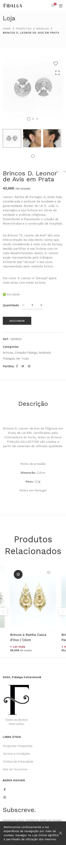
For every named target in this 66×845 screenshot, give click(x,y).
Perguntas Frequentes (17, 746)
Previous (3, 611)
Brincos (42, 28)
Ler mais (19, 646)
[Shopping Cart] (52, 6)
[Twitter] (22, 366)
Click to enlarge (57, 94)
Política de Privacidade (18, 761)
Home (7, 28)
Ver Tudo (22, 358)
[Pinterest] (29, 366)
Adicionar (17, 320)
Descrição (33, 403)
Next (59, 90)
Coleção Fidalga (26, 352)
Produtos (24, 28)
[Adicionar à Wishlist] (56, 63)
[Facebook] (17, 366)
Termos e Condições (16, 753)
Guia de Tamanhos (15, 769)
